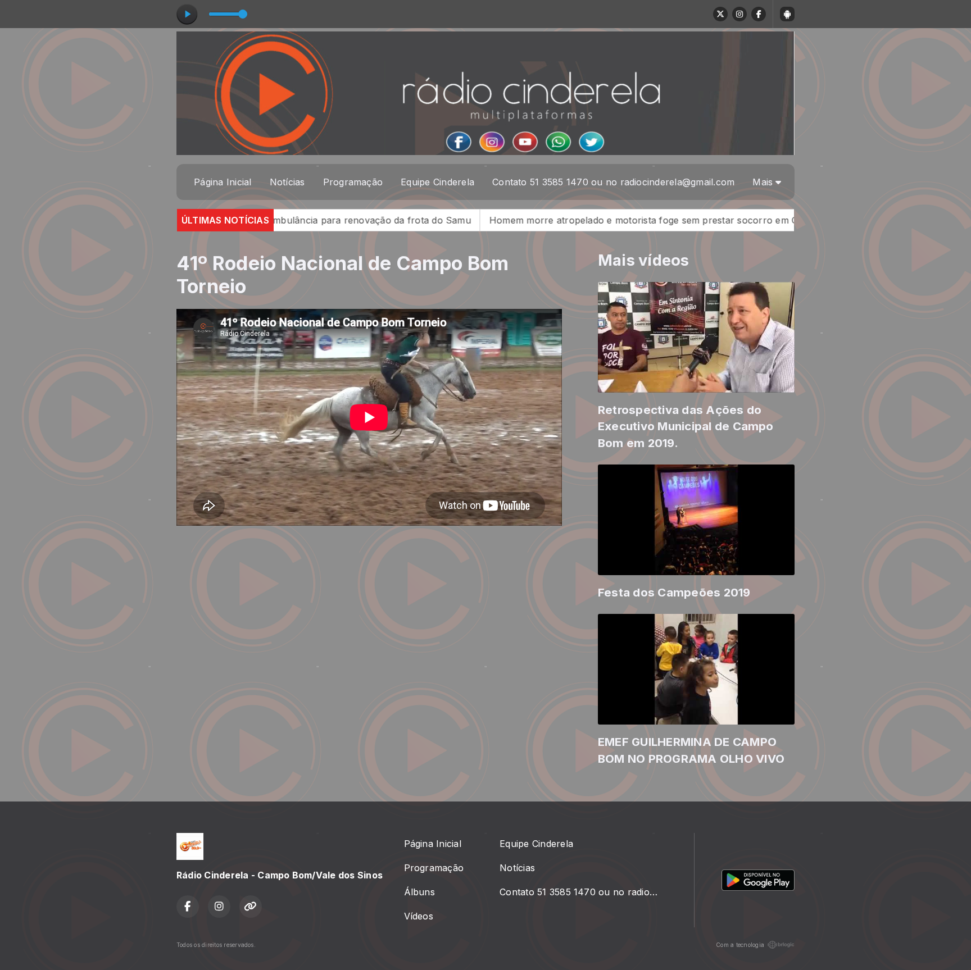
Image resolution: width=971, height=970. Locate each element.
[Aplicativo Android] (787, 14)
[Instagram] (739, 14)
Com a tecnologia (740, 944)
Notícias (287, 182)
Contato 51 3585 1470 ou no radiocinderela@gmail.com (613, 182)
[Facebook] (758, 14)
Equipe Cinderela (437, 182)
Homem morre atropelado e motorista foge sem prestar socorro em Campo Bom (617, 220)
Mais (763, 182)
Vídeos (418, 916)
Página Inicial (222, 182)
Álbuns (419, 892)
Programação (353, 182)
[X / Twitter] (720, 14)
